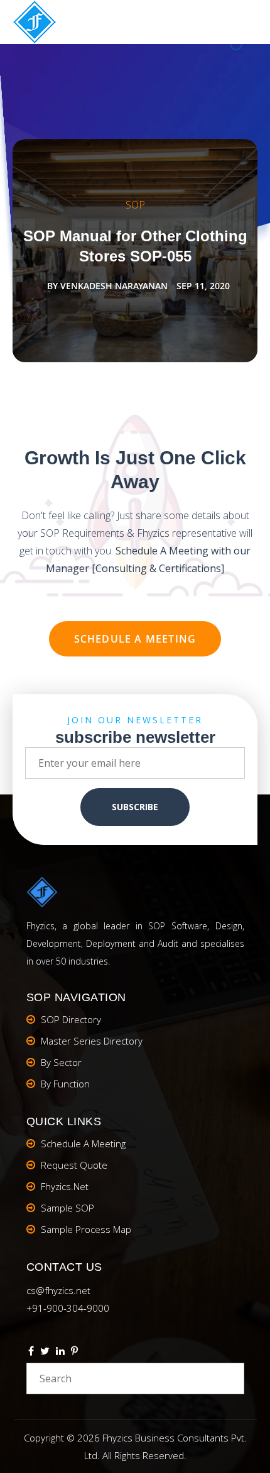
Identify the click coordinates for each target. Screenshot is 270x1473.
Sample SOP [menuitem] (67, 1207)
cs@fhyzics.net (58, 1290)
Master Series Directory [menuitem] (92, 1041)
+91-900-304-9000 (67, 1308)
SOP (135, 205)
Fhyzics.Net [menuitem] (65, 1186)
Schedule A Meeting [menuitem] (83, 1143)
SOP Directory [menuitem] (71, 1019)
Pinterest (74, 1352)
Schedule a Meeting (135, 639)
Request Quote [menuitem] (74, 1165)
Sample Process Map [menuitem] (86, 1229)
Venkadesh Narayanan (114, 286)
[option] (135, 250)
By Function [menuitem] (65, 1083)
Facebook (31, 1352)
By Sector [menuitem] (61, 1062)
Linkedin (60, 1352)
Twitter (45, 1352)
